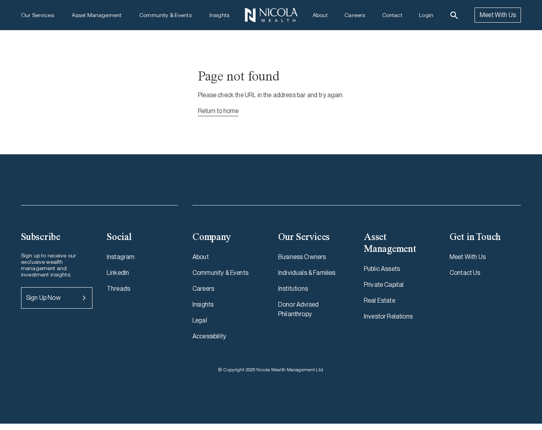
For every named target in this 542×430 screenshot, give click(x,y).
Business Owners (302, 257)
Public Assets (382, 269)
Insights (219, 15)
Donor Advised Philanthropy (298, 309)
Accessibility (209, 336)
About (320, 15)
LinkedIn (118, 272)
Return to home (218, 111)
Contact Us (465, 272)
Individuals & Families (307, 272)
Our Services (37, 15)
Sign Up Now (43, 297)
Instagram (121, 257)
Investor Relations (388, 316)
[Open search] (454, 15)
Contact (392, 15)
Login (426, 15)
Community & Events (165, 15)
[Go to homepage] (271, 15)
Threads (118, 288)
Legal (199, 320)
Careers (354, 15)
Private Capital (384, 284)
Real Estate (379, 300)
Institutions (293, 288)
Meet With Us (498, 15)
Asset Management (96, 15)
